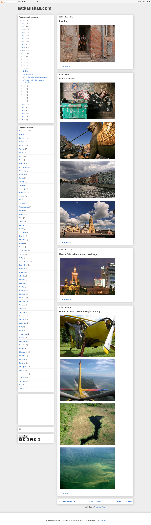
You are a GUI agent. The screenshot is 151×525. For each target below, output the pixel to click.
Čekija (21, 258)
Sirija (21, 218)
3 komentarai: (65, 494)
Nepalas (22, 163)
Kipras (21, 160)
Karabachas (23, 290)
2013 (24, 38)
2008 (24, 105)
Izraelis (21, 337)
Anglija (21, 221)
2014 (24, 35)
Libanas (22, 348)
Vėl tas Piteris (67, 78)
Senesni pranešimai (124, 501)
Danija (21, 327)
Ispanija (22, 247)
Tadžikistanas (24, 374)
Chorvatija (22, 192)
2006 (24, 111)
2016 (24, 29)
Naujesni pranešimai (67, 501)
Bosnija (21, 236)
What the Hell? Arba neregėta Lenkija (80, 311)
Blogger (103, 520)
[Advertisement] (36, 409)
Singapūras (23, 367)
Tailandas (22, 377)
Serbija (21, 142)
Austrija (22, 225)
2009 (24, 51)
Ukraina (22, 174)
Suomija (22, 370)
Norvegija (22, 214)
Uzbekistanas (24, 207)
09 (25, 62)
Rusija (21, 134)
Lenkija (21, 138)
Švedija (21, 388)
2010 (24, 48)
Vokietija (22, 305)
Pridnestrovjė (24, 301)
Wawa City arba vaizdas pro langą (78, 254)
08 (25, 65)
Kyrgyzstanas (24, 167)
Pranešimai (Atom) (100, 507)
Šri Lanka (22, 312)
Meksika (22, 359)
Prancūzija (23, 171)
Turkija (21, 149)
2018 (24, 23)
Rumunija (22, 272)
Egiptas (22, 279)
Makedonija (23, 352)
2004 (24, 117)
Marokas (22, 294)
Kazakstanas (23, 131)
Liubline (63, 21)
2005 (24, 114)
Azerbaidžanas (24, 261)
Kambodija (23, 341)
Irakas (21, 229)
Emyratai (22, 283)
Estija (21, 330)
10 (25, 59)
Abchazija (22, 319)
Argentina (22, 323)
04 (25, 92)
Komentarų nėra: (66, 242)
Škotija (21, 308)
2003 (24, 120)
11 (25, 56)
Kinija (21, 200)
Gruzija (21, 196)
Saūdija (22, 181)
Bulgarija (22, 240)
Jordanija (22, 232)
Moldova (22, 298)
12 (25, 53)
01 (25, 101)
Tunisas (22, 203)
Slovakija (22, 185)
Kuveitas (22, 345)
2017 (24, 26)
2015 (24, 33)
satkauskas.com (34, 8)
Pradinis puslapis (95, 501)
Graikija (22, 287)
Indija (21, 153)
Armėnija (22, 189)
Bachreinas (23, 265)
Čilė (20, 385)
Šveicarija (22, 316)
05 (25, 89)
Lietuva (21, 145)
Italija (21, 156)
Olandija (22, 269)
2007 (24, 108)
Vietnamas (23, 381)
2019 (24, 20)
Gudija (21, 243)
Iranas (21, 178)
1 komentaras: (65, 67)
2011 (24, 45)
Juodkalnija (23, 250)
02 (25, 98)
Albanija (22, 276)
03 (25, 95)
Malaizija (22, 356)
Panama (22, 363)
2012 (24, 41)
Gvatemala (23, 334)
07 (25, 68)
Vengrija (22, 254)
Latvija (21, 210)
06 (25, 86)
